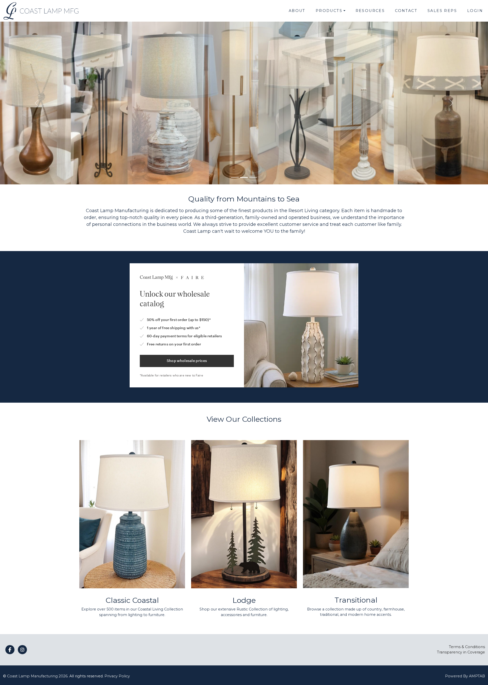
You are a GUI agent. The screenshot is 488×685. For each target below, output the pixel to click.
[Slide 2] (244, 177)
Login (475, 10)
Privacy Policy (117, 676)
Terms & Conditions (467, 647)
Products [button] (329, 10)
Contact (406, 10)
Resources (370, 10)
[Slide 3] (253, 177)
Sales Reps (442, 10)
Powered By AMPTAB (465, 676)
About (297, 10)
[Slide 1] (235, 177)
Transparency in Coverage (461, 652)
